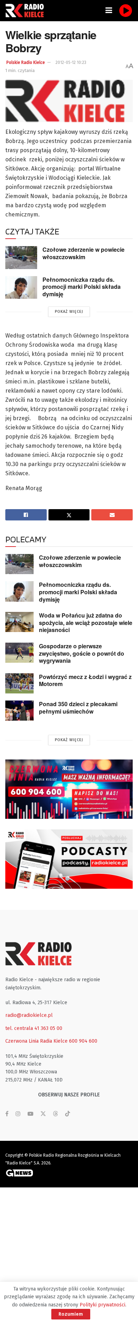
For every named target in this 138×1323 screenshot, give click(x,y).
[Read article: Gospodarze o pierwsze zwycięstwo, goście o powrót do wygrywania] (19, 653)
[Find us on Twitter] (43, 1114)
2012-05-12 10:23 (71, 62)
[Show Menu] (108, 10)
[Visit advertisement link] (69, 789)
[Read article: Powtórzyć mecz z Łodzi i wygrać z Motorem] (19, 683)
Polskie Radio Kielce (25, 62)
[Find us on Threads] (55, 1114)
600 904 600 (83, 1041)
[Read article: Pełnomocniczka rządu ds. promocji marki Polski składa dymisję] (21, 287)
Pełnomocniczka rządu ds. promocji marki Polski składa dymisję (81, 286)
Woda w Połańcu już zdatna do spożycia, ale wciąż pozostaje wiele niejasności (85, 622)
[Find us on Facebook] (6, 1114)
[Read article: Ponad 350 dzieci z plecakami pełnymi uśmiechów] (19, 711)
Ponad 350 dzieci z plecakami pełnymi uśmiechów (78, 707)
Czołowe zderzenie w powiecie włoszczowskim (83, 253)
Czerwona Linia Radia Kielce (36, 1041)
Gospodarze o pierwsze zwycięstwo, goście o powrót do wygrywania (81, 653)
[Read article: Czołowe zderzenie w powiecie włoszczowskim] (21, 257)
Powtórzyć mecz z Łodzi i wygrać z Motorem (85, 680)
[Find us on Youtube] (30, 1114)
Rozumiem (70, 1314)
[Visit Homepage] (26, 11)
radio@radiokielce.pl (29, 1015)
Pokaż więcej (69, 311)
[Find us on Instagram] (18, 1114)
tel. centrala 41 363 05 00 (33, 1028)
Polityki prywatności (102, 1305)
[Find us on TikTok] (67, 1114)
